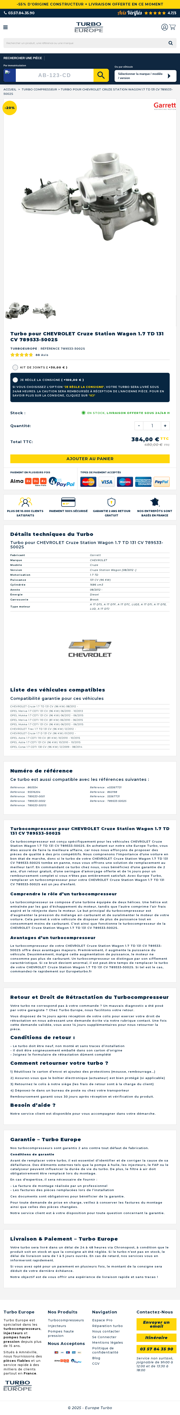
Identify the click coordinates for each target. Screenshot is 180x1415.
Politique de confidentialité (105, 1154)
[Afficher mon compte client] (164, 27)
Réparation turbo (107, 1129)
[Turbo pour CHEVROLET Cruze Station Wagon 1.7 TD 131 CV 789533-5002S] (17, 114)
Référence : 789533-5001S (28, 608)
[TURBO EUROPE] (89, 27)
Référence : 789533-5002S (108, 604)
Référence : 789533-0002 (27, 604)
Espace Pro (102, 1124)
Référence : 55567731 (105, 599)
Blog (96, 1161)
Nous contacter (106, 1135)
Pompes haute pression (61, 1137)
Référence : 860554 (24, 590)
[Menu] (5, 27)
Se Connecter (104, 1140)
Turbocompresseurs (66, 1124)
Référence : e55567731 (106, 590)
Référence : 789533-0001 (27, 599)
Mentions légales (107, 1146)
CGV (96, 1167)
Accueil (10, 89)
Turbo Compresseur (39, 89)
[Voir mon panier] (172, 27)
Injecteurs (57, 1129)
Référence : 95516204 (25, 595)
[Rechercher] (101, 75)
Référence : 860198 (103, 595)
